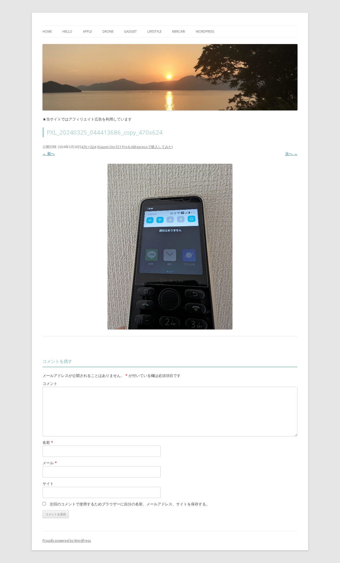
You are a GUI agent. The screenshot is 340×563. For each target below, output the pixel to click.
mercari (178, 31)
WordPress (205, 31)
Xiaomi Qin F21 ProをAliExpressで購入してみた (135, 146)
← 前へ (48, 153)
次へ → (291, 153)
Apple (87, 31)
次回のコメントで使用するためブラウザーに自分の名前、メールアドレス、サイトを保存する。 (130, 503)
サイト (48, 483)
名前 (47, 442)
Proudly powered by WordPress (66, 540)
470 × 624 (88, 146)
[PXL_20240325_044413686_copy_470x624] (170, 246)
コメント (49, 383)
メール (49, 462)
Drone (108, 31)
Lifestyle (154, 31)
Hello (67, 31)
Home (47, 31)
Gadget (130, 31)
